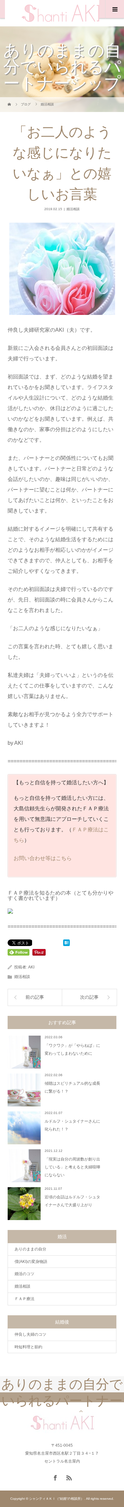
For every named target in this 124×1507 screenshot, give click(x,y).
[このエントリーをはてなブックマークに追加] (66, 943)
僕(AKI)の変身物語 (31, 1261)
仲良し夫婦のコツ (30, 1334)
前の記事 (34, 997)
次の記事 (89, 997)
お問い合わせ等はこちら (43, 858)
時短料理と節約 (28, 1347)
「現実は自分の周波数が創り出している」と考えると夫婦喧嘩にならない (72, 1167)
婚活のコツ (24, 1273)
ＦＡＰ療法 (24, 1299)
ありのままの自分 (30, 1249)
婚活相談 (73, 209)
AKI (31, 967)
